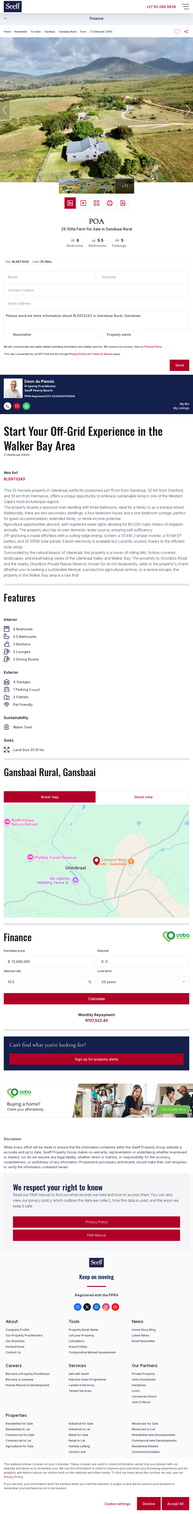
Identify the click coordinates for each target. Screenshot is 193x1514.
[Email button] (17, 406)
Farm (83, 31)
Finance (97, 18)
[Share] (185, 31)
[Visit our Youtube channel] (115, 1307)
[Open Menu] (185, 6)
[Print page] (109, 203)
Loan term (104, 971)
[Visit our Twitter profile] (87, 1307)
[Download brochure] (123, 203)
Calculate (96, 998)
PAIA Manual (96, 1235)
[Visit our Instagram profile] (106, 1307)
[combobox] (149, 981)
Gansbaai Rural (67, 31)
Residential (20, 31)
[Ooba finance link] (176, 937)
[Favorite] (177, 31)
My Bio (184, 404)
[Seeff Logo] (13, 6)
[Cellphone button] (7, 406)
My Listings (181, 408)
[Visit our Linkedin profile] (96, 1307)
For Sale (35, 31)
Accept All (175, 1504)
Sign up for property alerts (96, 1059)
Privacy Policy (153, 346)
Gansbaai (49, 31)
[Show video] (83, 203)
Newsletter (22, 335)
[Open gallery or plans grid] (96, 203)
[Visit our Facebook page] (77, 1307)
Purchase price (14, 950)
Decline (149, 1504)
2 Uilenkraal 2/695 (101, 31)
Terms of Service (102, 354)
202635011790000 (63, 396)
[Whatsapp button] (26, 406)
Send (179, 365)
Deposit (103, 950)
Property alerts (119, 335)
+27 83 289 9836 (161, 7)
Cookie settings (117, 1504)
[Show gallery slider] (70, 203)
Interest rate (12, 971)
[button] (4, 109)
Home (7, 31)
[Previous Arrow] (6, 18)
